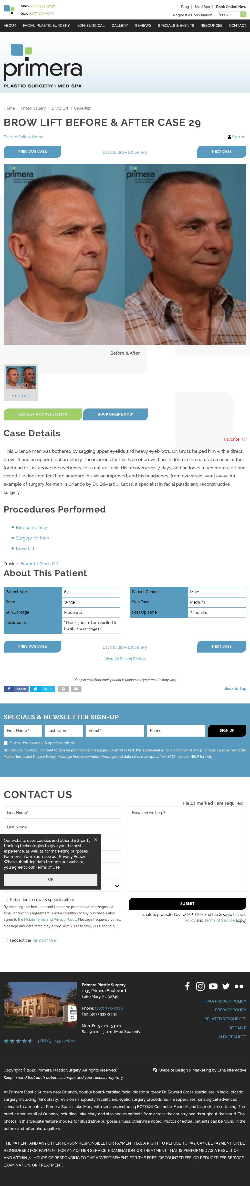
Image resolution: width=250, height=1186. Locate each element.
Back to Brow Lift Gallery (125, 152)
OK (50, 879)
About (10, 25)
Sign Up (227, 730)
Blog (185, 7)
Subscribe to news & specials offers (42, 899)
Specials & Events (176, 25)
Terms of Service (219, 920)
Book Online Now (115, 414)
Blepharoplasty (31, 527)
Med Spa (202, 7)
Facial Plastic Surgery (46, 25)
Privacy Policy (44, 757)
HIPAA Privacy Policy (224, 1001)
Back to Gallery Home (23, 137)
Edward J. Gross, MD (39, 563)
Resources (211, 25)
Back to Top (235, 688)
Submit (187, 904)
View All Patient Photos (125, 659)
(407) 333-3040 (109, 1008)
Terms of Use (48, 867)
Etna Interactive (232, 1070)
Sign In (238, 137)
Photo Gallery (33, 108)
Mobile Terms (14, 757)
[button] (32, 152)
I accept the (20, 940)
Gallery (120, 25)
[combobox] (228, 14)
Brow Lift (60, 108)
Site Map (237, 1028)
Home (9, 108)
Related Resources (225, 1019)
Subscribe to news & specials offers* (42, 743)
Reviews (143, 25)
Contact (237, 25)
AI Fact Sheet (232, 1037)
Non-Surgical (90, 25)
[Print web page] (63, 689)
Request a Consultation (192, 15)
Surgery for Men (32, 538)
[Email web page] (76, 689)
